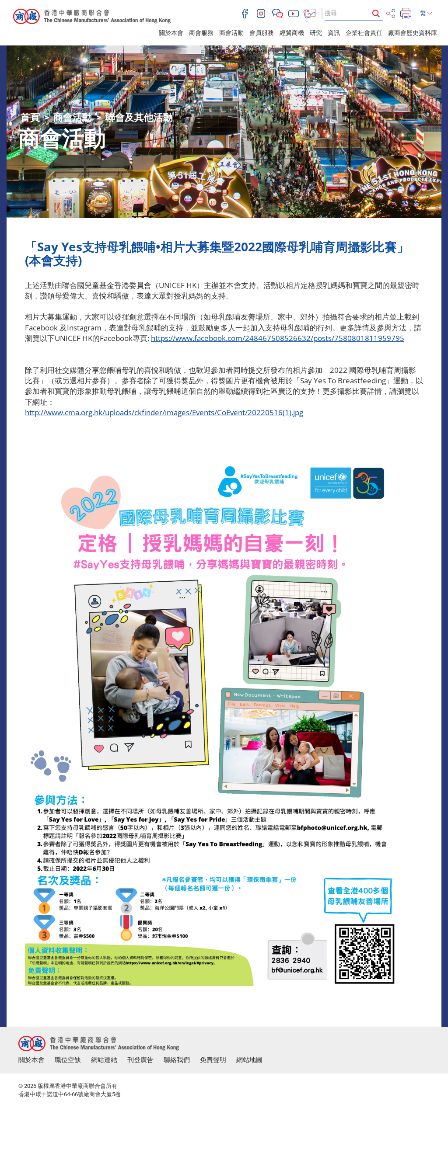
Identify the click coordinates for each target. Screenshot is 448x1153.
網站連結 (104, 1060)
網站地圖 (249, 1060)
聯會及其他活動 (139, 117)
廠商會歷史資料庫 (412, 32)
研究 (316, 32)
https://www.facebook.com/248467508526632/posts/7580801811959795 (277, 338)
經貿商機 (292, 32)
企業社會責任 (364, 32)
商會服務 (201, 32)
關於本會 (171, 32)
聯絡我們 (177, 1060)
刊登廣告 (140, 1060)
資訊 (334, 32)
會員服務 (261, 32)
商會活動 (231, 32)
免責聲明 (213, 1060)
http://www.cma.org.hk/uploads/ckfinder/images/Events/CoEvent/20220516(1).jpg (164, 412)
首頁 (30, 117)
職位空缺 (68, 1060)
